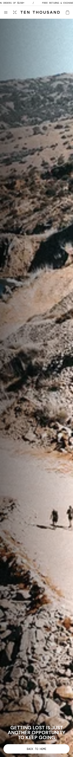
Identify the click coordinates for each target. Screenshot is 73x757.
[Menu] (7, 12)
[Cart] (67, 12)
